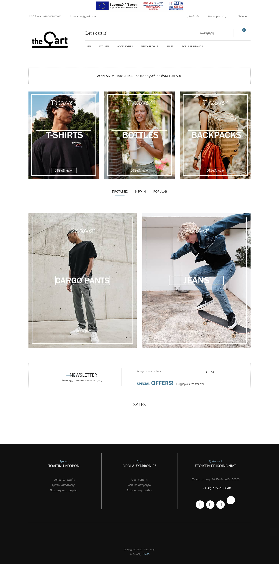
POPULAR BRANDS (192, 46)
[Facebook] (210, 504)
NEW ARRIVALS (149, 46)
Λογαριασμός (218, 16)
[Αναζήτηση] (226, 33)
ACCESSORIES (125, 46)
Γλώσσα (242, 16)
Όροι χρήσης (139, 479)
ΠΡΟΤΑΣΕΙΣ (120, 191)
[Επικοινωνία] (200, 504)
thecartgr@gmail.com (83, 16)
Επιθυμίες (194, 16)
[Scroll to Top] (273, 532)
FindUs (146, 554)
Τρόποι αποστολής (63, 485)
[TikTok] (231, 500)
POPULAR (160, 191)
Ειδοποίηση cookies (139, 490)
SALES (169, 46)
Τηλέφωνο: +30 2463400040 (45, 16)
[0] (242, 33)
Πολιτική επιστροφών (63, 490)
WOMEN (104, 46)
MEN (88, 46)
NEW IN (140, 191)
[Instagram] (220, 504)
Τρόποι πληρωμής (63, 479)
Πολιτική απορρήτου (139, 485)
